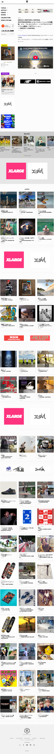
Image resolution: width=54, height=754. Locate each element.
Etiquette (35, 738)
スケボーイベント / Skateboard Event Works (27, 739)
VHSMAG (2, 35)
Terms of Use (27, 738)
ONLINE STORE (5, 17)
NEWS (19, 18)
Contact (12, 738)
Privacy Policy (19, 738)
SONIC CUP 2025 (6, 20)
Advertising (42, 738)
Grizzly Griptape (22, 35)
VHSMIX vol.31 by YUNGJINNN (9, 35)
